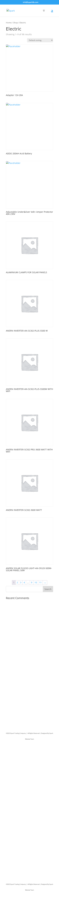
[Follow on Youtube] (32, 702)
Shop (15, 22)
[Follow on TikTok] (26, 702)
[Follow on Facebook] (8, 702)
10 (35, 582)
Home (8, 22)
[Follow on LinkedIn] (14, 702)
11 (40, 582)
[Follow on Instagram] (20, 702)
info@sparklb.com (21, 676)
